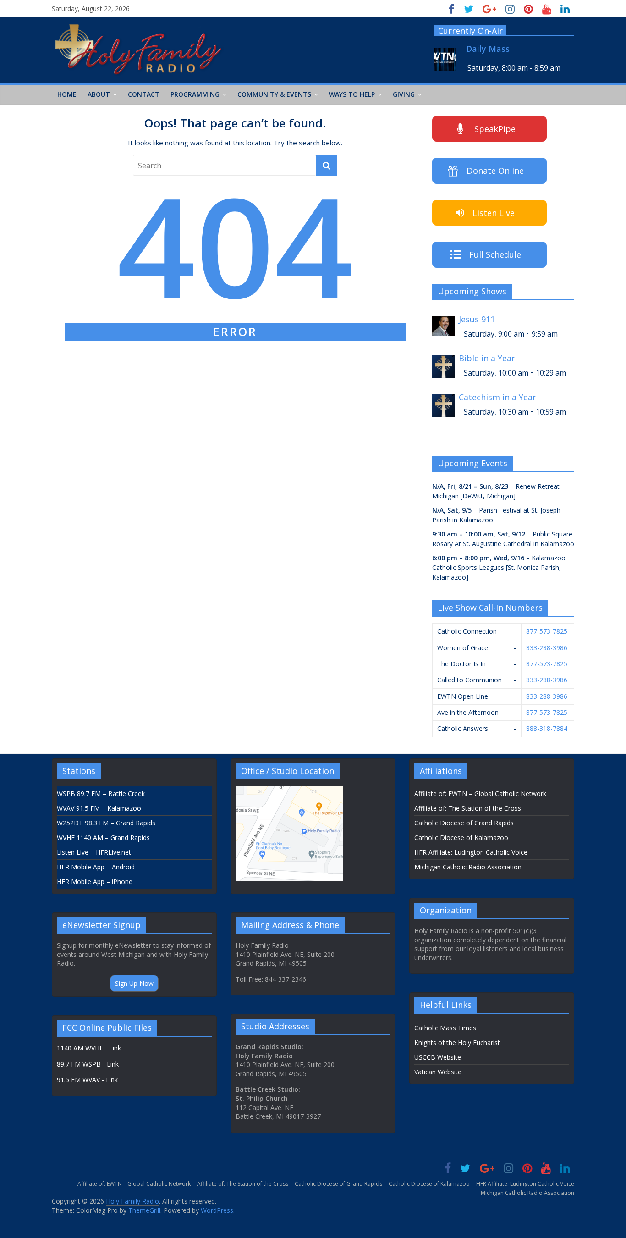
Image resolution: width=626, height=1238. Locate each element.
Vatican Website (437, 1071)
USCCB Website (437, 1057)
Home (67, 94)
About (99, 94)
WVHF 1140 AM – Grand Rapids (103, 837)
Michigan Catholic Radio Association (468, 866)
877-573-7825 (546, 631)
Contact (143, 94)
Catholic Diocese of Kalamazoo (461, 837)
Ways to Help (352, 94)
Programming (195, 94)
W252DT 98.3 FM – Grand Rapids (106, 822)
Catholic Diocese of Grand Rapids (464, 822)
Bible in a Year (487, 358)
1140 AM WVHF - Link (89, 1048)
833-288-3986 (546, 647)
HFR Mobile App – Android (96, 866)
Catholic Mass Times (445, 1027)
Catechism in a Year (497, 397)
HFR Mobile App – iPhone (94, 881)
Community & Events (274, 94)
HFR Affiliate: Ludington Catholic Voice (470, 852)
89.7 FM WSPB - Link (88, 1064)
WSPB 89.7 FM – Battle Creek (101, 793)
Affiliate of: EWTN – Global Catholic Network (480, 793)
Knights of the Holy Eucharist (457, 1042)
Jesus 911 (477, 319)
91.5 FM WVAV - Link (87, 1079)
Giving (404, 94)
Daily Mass (488, 49)
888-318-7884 (546, 728)
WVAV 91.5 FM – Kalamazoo (99, 808)
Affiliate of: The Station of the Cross (467, 808)
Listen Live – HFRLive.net (94, 852)
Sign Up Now (134, 983)
